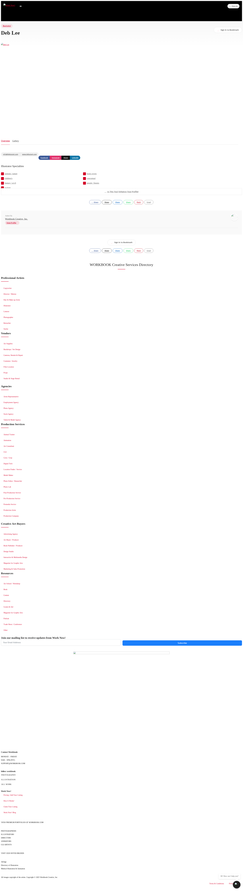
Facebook (44, 158)
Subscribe (182, 643)
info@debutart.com (10, 154)
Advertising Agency (11, 534)
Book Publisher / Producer (13, 546)
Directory (7, 601)
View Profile (11, 223)
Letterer (6, 311)
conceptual (91, 178)
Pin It (139, 202)
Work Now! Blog (10, 812)
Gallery (15, 140)
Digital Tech (8, 464)
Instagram (56, 158)
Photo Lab (7, 487)
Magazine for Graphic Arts (13, 563)
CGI (5, 452)
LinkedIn (75, 158)
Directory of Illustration (9, 865)
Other (6, 630)
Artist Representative (11, 397)
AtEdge (3, 862)
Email (149, 202)
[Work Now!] (9, 5)
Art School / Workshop (12, 584)
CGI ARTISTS (6, 845)
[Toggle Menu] (21, 6)
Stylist (6, 329)
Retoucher (7, 323)
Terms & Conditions (216, 884)
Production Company (11, 516)
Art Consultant (9, 446)
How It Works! (9, 801)
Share (66, 158)
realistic (8, 188)
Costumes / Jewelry (10, 361)
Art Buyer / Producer (11, 540)
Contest (6, 595)
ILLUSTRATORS (7, 834)
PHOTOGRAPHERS (8, 831)
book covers (92, 174)
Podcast (6, 619)
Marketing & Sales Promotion (14, 569)
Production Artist (10, 510)
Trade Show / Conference (13, 624)
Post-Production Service (12, 493)
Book (5, 589)
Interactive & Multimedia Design (15, 557)
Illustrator (7, 26)
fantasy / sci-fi (10, 183)
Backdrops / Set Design (12, 349)
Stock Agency (8, 414)
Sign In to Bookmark (123, 242)
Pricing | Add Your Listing (13, 795)
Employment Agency (11, 402)
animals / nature (11, 174)
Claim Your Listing (10, 807)
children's (8, 178)
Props (6, 373)
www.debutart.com (29, 154)
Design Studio (9, 551)
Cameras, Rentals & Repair (13, 355)
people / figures (93, 183)
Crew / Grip (8, 458)
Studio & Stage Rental (12, 378)
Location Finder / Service (13, 469)
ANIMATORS (6, 841)
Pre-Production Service (12, 498)
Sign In (234, 6)
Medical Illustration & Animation (13, 869)
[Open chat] (236, 884)
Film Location (9, 367)
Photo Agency (9, 408)
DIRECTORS (6, 838)
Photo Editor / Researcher (13, 481)
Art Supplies (8, 344)
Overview (5, 140)
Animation (7, 440)
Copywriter (8, 288)
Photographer (8, 317)
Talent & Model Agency (12, 420)
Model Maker (8, 475)
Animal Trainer (9, 435)
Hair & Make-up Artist (12, 300)
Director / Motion (10, 294)
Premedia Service (10, 504)
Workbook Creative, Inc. (16, 219)
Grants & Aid (8, 607)
